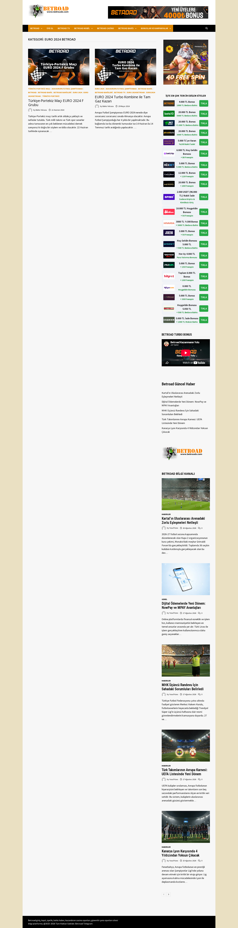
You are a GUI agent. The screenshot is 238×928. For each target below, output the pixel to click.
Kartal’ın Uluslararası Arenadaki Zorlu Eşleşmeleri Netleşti (183, 520)
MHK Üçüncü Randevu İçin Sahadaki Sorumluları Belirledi (183, 687)
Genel (164, 599)
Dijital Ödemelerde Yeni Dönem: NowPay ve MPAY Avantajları (183, 605)
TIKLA (204, 103)
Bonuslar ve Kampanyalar (154, 28)
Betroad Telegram (84, 923)
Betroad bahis (45, 92)
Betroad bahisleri (62, 92)
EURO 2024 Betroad (136, 92)
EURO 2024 (77, 92)
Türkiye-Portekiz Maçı (39, 88)
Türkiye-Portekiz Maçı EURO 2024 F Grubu (56, 102)
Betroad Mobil (82, 28)
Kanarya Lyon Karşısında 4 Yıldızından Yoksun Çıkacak (180, 853)
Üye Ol (50, 28)
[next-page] (168, 894)
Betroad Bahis (126, 28)
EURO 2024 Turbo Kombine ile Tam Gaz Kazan (122, 99)
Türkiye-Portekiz (51, 96)
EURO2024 (150, 92)
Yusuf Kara (173, 528)
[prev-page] (164, 894)
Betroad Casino (105, 28)
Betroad (34, 28)
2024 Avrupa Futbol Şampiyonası (67, 88)
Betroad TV (64, 28)
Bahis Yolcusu (41, 110)
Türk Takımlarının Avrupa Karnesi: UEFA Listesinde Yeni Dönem (184, 772)
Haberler (166, 514)
